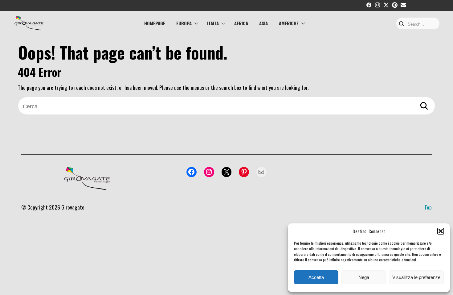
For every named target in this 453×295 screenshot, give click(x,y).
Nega (363, 277)
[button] (441, 231)
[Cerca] (424, 106)
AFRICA (241, 23)
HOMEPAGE (154, 23)
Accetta (316, 277)
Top (428, 207)
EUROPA (184, 23)
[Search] (401, 24)
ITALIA (213, 23)
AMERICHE (289, 23)
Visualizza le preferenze (416, 277)
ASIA (263, 23)
